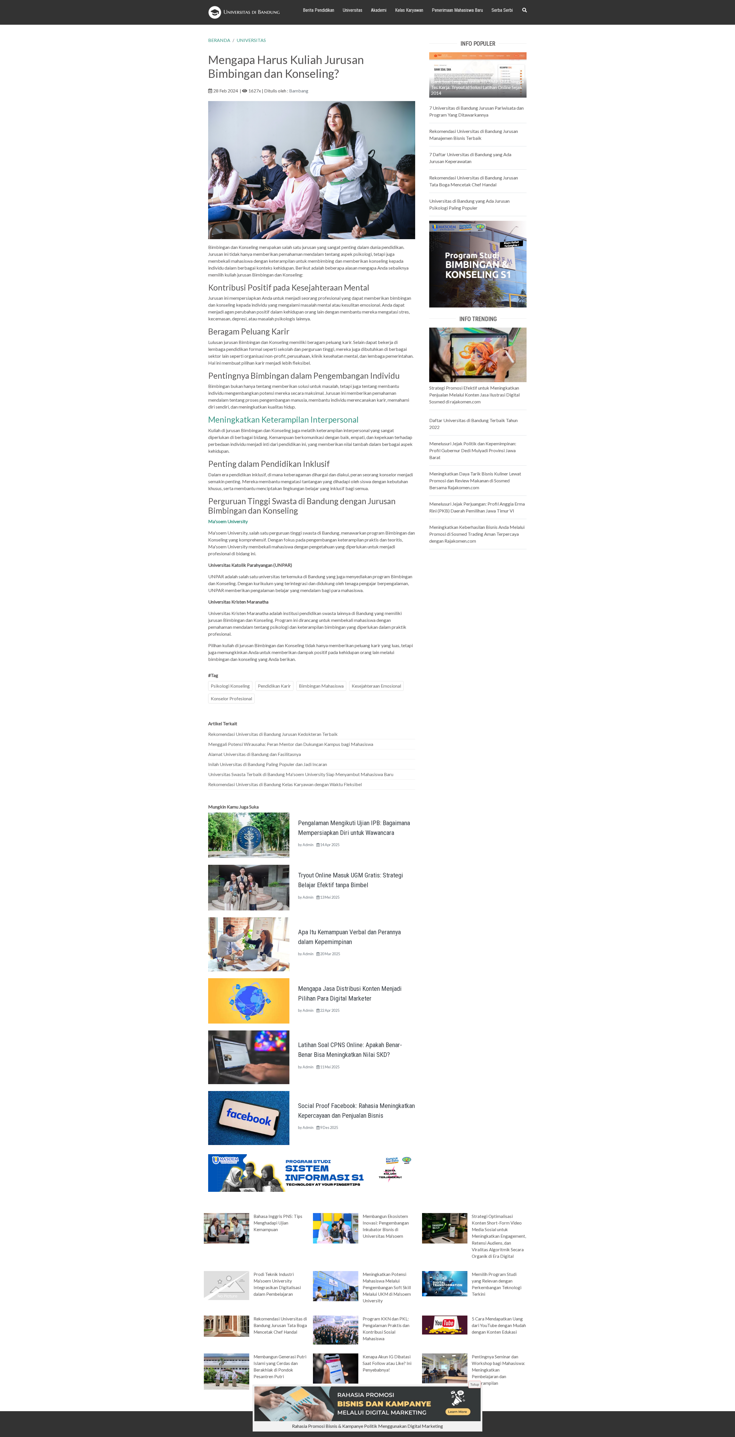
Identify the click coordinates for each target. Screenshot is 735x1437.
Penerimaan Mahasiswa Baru (457, 10)
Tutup (474, 1384)
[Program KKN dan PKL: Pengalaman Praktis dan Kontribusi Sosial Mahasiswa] (335, 1329)
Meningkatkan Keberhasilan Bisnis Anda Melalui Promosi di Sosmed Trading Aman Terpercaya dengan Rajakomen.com (477, 534)
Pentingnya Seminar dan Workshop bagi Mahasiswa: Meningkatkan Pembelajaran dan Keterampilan (498, 1370)
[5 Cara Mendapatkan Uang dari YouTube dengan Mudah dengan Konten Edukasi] (444, 1324)
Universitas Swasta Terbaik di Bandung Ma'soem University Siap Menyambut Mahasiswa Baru (300, 774)
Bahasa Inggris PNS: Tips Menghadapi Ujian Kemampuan (278, 1223)
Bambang (298, 90)
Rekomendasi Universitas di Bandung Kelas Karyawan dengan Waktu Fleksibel (285, 784)
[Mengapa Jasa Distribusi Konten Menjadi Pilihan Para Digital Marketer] (248, 1000)
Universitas (352, 10)
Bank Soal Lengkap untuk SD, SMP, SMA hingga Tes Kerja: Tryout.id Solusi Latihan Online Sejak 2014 (477, 87)
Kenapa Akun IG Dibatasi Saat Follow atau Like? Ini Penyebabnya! (387, 1363)
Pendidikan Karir (274, 685)
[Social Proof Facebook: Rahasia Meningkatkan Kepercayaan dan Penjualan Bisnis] (248, 1117)
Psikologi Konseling (230, 685)
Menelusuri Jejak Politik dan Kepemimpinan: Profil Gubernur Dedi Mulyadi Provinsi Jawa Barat (472, 450)
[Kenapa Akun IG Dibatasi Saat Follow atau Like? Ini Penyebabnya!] (335, 1368)
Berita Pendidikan (318, 10)
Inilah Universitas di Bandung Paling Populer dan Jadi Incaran (267, 764)
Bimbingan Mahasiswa (321, 685)
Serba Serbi (502, 10)
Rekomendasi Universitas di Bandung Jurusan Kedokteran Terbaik (273, 734)
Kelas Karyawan (409, 10)
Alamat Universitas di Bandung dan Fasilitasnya (254, 754)
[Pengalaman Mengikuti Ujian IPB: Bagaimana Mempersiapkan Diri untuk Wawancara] (248, 834)
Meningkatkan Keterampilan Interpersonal (283, 419)
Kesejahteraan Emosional (376, 685)
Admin (308, 844)
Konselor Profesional (231, 698)
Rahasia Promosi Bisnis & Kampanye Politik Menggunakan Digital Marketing (367, 1426)
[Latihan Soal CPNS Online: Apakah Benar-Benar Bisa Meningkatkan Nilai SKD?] (248, 1056)
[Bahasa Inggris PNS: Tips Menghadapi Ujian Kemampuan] (226, 1227)
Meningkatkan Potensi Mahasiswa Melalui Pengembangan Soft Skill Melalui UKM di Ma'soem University (387, 1287)
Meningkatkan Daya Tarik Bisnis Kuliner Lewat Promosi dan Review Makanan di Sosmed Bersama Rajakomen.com (475, 480)
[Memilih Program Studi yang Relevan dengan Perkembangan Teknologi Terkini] (444, 1283)
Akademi (378, 10)
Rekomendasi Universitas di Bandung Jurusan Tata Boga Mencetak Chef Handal (280, 1325)
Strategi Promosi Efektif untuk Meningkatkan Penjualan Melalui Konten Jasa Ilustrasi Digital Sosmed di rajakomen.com (474, 394)
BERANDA (219, 40)
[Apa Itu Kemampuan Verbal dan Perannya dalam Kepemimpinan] (248, 943)
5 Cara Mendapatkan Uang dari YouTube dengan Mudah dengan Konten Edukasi (499, 1325)
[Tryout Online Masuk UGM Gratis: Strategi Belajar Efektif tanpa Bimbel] (248, 887)
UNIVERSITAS (251, 40)
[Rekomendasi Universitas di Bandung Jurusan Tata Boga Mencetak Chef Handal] (226, 1325)
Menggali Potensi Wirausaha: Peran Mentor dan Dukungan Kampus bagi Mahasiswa (290, 744)
